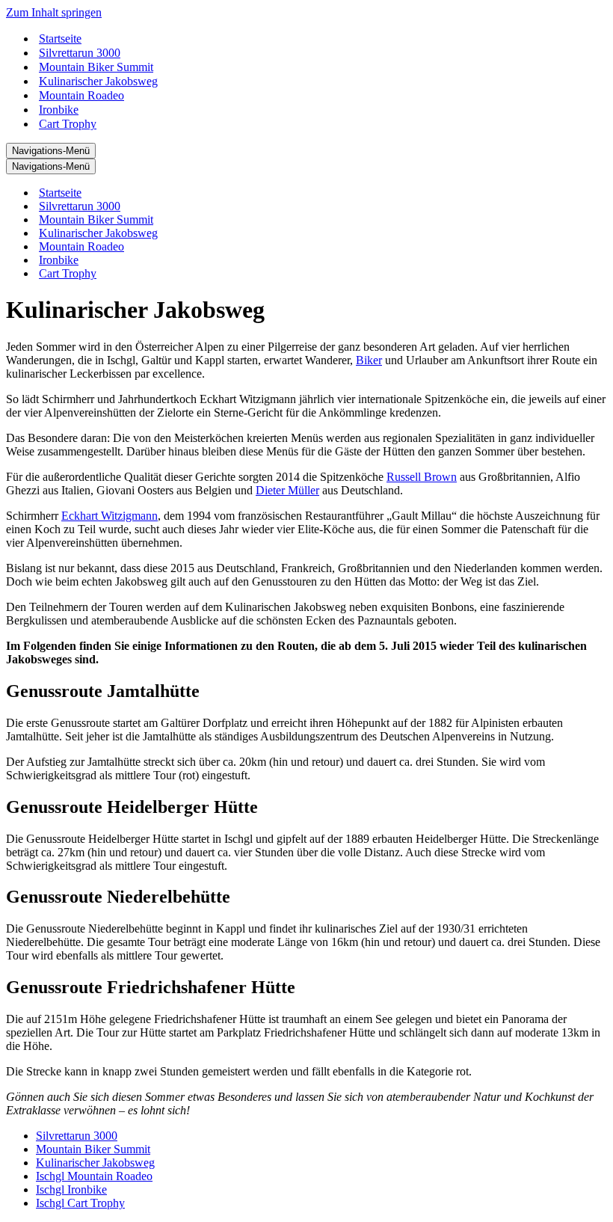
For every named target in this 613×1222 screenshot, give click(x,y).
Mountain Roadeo (81, 95)
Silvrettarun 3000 (79, 52)
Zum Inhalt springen (54, 12)
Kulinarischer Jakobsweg (98, 81)
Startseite (60, 38)
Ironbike (58, 109)
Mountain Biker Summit (96, 67)
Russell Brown (421, 476)
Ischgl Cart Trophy (80, 1203)
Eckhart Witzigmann (109, 515)
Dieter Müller (287, 490)
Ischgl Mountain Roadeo (94, 1176)
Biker (369, 360)
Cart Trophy (67, 123)
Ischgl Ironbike (71, 1189)
